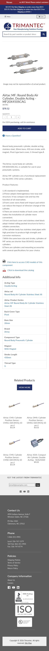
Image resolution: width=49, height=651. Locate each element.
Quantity (6, 114)
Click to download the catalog (21, 270)
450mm (7, 357)
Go (37, 485)
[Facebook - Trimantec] (21, 491)
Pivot (6, 314)
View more (24, 387)
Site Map (28, 643)
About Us (11, 580)
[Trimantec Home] (24, 27)
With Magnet (10, 349)
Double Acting (10, 286)
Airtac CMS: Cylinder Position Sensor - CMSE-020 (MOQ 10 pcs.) (12, 459)
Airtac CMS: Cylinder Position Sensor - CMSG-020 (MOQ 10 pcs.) (12, 421)
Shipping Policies (14, 560)
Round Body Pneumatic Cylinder (18, 340)
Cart (42, 16)
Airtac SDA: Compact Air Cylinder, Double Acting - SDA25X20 (36, 457)
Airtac (7, 331)
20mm (7, 323)
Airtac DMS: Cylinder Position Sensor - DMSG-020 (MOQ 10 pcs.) (36, 421)
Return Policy (13, 568)
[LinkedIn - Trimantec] (28, 491)
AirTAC (5, 105)
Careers (10, 583)
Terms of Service (14, 563)
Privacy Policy (13, 565)
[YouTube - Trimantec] (24, 491)
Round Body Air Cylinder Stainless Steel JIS (23, 294)
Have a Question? (13, 135)
